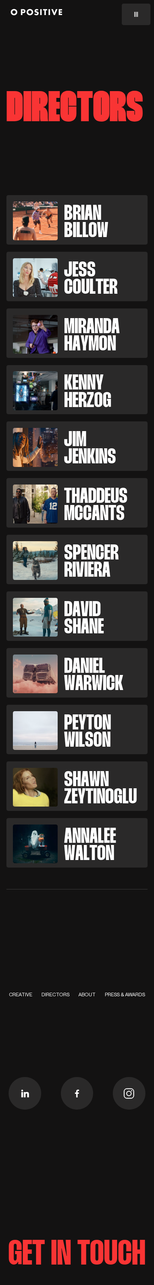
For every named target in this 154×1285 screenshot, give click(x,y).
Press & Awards (125, 994)
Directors (55, 994)
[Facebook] (77, 1093)
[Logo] (36, 13)
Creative (20, 994)
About (87, 994)
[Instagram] (129, 1093)
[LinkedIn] (25, 1093)
